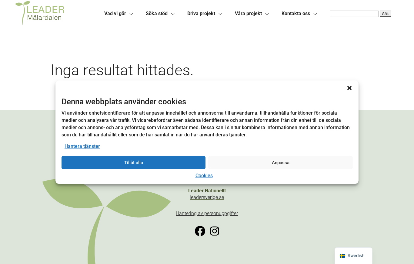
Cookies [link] (204, 175)
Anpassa (280, 162)
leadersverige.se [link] (207, 197)
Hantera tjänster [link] (82, 146)
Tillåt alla (133, 162)
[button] (349, 88)
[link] (56, 13)
